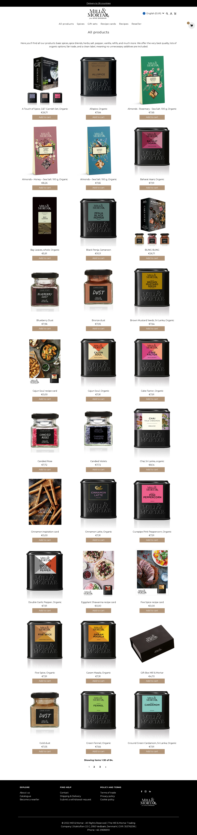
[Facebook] (141, 791)
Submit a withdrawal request (75, 799)
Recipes (123, 24)
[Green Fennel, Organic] (98, 714)
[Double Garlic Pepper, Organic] (45, 573)
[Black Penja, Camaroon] (98, 221)
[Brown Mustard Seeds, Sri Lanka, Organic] (152, 291)
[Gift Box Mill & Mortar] (152, 644)
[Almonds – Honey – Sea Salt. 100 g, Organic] (45, 151)
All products (66, 24)
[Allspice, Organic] (98, 80)
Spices (80, 24)
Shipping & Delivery (70, 796)
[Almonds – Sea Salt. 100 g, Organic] (98, 151)
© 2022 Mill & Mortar (73, 823)
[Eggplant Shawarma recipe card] (98, 573)
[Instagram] (145, 791)
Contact (64, 792)
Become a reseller (29, 799)
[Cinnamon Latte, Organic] (98, 503)
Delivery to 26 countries (99, 3)
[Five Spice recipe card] (152, 573)
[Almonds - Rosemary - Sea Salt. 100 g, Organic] (152, 80)
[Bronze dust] (98, 291)
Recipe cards (108, 24)
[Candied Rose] (45, 432)
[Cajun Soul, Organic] (98, 362)
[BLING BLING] (152, 221)
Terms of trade (108, 792)
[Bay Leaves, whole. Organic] (45, 221)
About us (25, 792)
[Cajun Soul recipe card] (45, 362)
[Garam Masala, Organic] (98, 644)
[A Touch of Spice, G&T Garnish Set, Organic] (45, 80)
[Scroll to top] (191, 829)
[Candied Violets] (98, 432)
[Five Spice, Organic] (45, 644)
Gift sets (92, 24)
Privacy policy (107, 796)
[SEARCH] (167, 14)
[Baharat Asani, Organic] (152, 151)
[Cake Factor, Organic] (152, 362)
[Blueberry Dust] (45, 291)
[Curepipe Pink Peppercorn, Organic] (152, 503)
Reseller (137, 24)
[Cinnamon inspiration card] (45, 503)
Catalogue (25, 796)
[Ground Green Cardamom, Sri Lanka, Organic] (152, 714)
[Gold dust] (45, 714)
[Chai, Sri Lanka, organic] (152, 432)
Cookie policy (107, 799)
